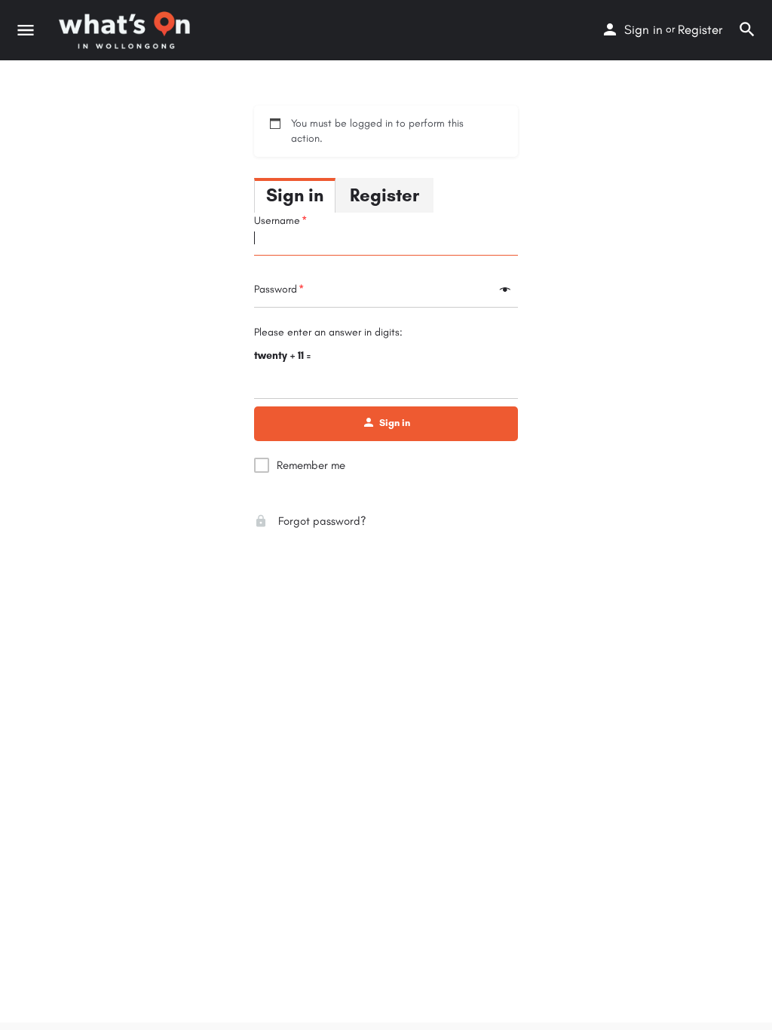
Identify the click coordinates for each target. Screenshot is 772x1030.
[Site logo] (126, 30)
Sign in (643, 29)
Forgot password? (320, 521)
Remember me (311, 465)
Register (700, 29)
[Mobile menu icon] (25, 30)
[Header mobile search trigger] (747, 29)
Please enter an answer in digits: (328, 332)
